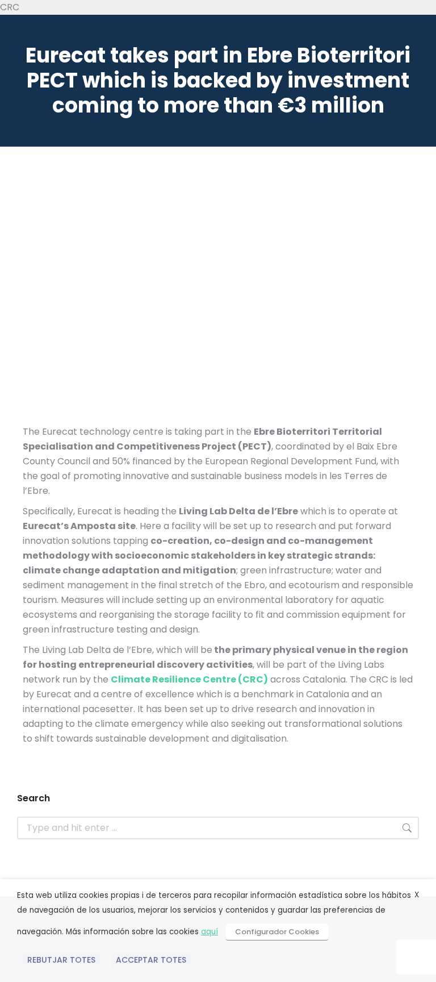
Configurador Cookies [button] (277, 931)
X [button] (416, 894)
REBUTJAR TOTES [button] (61, 960)
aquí (209, 931)
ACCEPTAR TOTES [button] (151, 960)
